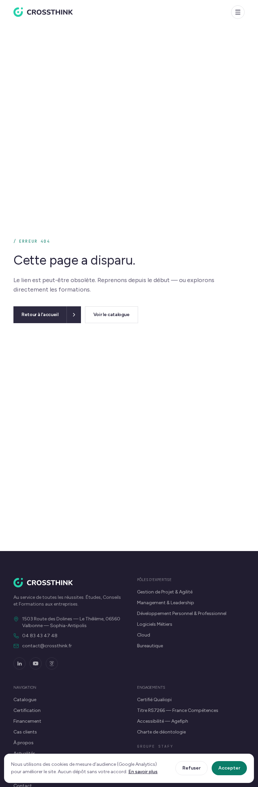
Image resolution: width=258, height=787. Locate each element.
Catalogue (24, 700)
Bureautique (150, 646)
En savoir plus (143, 772)
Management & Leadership (165, 603)
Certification (27, 710)
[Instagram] (52, 663)
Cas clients (25, 732)
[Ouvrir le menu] (238, 12)
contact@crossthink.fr (47, 646)
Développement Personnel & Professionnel (181, 613)
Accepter (229, 768)
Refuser (191, 768)
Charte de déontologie (161, 732)
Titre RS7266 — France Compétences (177, 710)
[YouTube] (36, 663)
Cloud (143, 635)
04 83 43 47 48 (39, 636)
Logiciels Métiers (154, 624)
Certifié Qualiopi (154, 700)
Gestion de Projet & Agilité (164, 592)
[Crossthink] (43, 12)
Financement (27, 721)
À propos (23, 743)
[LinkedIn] (19, 663)
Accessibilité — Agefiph (162, 721)
